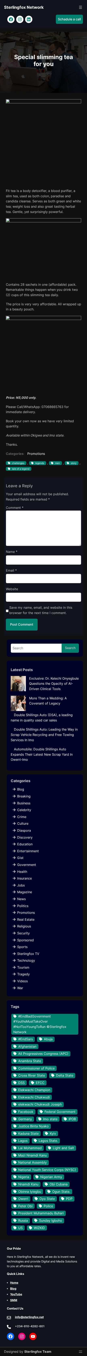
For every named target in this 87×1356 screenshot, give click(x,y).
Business (23, 803)
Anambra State (29, 1061)
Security (23, 933)
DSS (21, 1083)
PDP (69, 1199)
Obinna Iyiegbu (29, 1192)
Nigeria (23, 1177)
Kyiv (53, 1133)
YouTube (16, 1294)
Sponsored (25, 940)
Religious (24, 926)
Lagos (23, 1141)
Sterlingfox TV (28, 954)
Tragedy (23, 974)
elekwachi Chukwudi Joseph (40, 1104)
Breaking (24, 796)
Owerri (23, 1199)
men (57, 463)
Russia (23, 1220)
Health (22, 872)
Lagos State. (48, 1141)
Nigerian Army (51, 1177)
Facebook (25, 1112)
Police (48, 1206)
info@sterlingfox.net (29, 1317)
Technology (26, 960)
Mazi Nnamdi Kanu (32, 1155)
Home (14, 1282)
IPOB (72, 1119)
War (20, 988)
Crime (21, 817)
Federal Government (60, 1112)
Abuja (48, 1039)
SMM (13, 1300)
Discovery (25, 837)
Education (25, 844)
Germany (25, 1119)
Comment (14, 508)
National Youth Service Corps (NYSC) (47, 1170)
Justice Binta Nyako (33, 1126)
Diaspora (24, 830)
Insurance (24, 878)
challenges (18, 463)
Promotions (36, 454)
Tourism (23, 967)
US (20, 1228)
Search (70, 648)
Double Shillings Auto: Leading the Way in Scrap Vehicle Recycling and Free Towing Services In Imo (44, 734)
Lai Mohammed (30, 1148)
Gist (20, 858)
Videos (22, 981)
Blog (20, 789)
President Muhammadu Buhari (41, 1213)
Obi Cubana (59, 1184)
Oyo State (47, 1199)
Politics (22, 906)
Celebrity (24, 810)
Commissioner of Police (36, 1068)
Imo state (50, 1119)
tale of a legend (20, 468)
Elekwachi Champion (34, 1090)
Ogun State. (61, 1192)
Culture (22, 823)
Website (12, 589)
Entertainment (28, 851)
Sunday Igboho (50, 1220)
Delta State (64, 1075)
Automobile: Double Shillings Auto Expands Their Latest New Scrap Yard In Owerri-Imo (42, 754)
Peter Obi (25, 1206)
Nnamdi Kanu (28, 1184)
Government (26, 865)
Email (11, 570)
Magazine (24, 892)
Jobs (21, 885)
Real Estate (25, 919)
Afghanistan (27, 1046)
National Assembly (32, 1162)
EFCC (40, 1083)
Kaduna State (28, 1133)
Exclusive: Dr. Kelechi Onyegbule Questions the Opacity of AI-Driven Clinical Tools (54, 683)
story (73, 463)
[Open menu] (80, 7)
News (21, 899)
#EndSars (25, 1039)
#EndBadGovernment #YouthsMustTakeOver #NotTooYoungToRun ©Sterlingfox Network (39, 1024)
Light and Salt (63, 1148)
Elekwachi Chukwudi (34, 1097)
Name (11, 552)
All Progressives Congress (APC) (43, 1054)
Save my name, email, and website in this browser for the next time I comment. (40, 610)
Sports (22, 947)
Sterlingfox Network (24, 7)
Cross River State (31, 1075)
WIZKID (39, 1228)
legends (39, 463)
